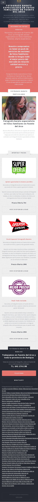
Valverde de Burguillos (14, 473)
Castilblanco (9, 405)
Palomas (7, 446)
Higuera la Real (23, 424)
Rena (25, 455)
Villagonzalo (8, 479)
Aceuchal (10, 389)
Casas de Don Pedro (23, 403)
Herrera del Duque (12, 422)
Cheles (21, 405)
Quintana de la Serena (14, 455)
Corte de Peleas (11, 407)
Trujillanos (29, 467)
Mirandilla (15, 438)
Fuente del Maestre (21, 415)
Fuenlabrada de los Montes (14, 413)
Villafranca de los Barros (13, 477)
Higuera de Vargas (13, 424)
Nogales (7, 442)
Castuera (15, 405)
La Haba (25, 428)
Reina (22, 455)
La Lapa (30, 428)
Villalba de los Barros (19, 479)
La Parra (21, 430)
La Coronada (11, 428)
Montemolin (28, 438)
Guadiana (13, 420)
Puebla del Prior (11, 453)
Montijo (12, 440)
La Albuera (29, 426)
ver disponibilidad (19, 209)
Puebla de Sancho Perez (14, 451)
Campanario (9, 401)
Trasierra (23, 467)
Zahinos (23, 484)
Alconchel (34, 389)
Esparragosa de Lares (13, 411)
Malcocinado (22, 434)
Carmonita (14, 403)
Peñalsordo (26, 446)
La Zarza (8, 432)
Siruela (9, 463)
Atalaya (8, 393)
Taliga (34, 467)
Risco (19, 457)
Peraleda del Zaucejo (16, 446)
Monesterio (21, 438)
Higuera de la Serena (24, 422)
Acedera (4, 389)
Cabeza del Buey (22, 397)
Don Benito (24, 407)
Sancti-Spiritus (12, 461)
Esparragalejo (20, 409)
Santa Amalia (20, 461)
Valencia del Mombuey (16, 469)
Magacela (10, 434)
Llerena (16, 432)
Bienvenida (18, 395)
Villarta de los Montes (10, 484)
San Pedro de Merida (14, 459)
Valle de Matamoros (23, 471)
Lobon (21, 432)
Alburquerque (27, 389)
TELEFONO (19, 373)
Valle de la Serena (12, 471)
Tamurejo (8, 465)
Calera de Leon (16, 399)
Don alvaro (30, 407)
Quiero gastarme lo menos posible (19, 182)
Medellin (14, 436)
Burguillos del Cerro (11, 397)
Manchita (9, 436)
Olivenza (8, 444)
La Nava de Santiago (12, 430)
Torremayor (11, 467)
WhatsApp (19, 380)
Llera (12, 432)
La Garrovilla (19, 428)
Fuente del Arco (11, 415)
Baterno (29, 393)
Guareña (18, 420)
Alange (21, 389)
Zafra (18, 484)
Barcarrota (24, 393)
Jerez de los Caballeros (19, 426)
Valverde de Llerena (13, 475)
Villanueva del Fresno (12, 481)
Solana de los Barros (17, 463)
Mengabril (9, 438)
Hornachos (8, 426)
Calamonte (8, 399)
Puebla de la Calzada (13, 448)
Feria (21, 411)
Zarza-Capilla (10, 486)
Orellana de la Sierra (18, 444)
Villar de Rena (23, 481)
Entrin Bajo (13, 409)
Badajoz (18, 393)
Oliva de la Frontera (15, 442)
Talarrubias (27, 463)
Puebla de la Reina (24, 448)
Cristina (18, 407)
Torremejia (18, 467)
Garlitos (14, 417)
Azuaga (13, 393)
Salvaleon (24, 457)
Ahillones (15, 389)
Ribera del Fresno (12, 457)
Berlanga (12, 395)
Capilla (8, 403)
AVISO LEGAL (19, 497)
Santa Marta (27, 461)
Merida (16, 440)
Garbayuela (8, 417)
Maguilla (15, 434)
